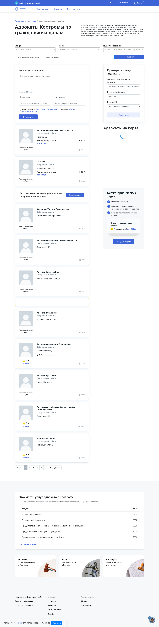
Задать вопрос (26, 9)
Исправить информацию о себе (28, 597)
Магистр (41, 162)
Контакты (52, 601)
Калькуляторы (73, 9)
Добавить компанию (119, 3)
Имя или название (112, 46)
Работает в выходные (52, 57)
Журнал (84, 601)
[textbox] (35, 50)
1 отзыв (26, 363)
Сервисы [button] (58, 9)
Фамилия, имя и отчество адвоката (119, 80)
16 (50, 467)
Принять (57, 623)
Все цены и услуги (27, 544)
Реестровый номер (116, 92)
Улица (18, 46)
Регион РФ (112, 102)
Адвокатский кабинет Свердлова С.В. (55, 130)
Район (62, 46)
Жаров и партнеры (46, 438)
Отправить (28, 117)
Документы (86, 605)
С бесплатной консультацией (28, 57)
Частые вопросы (88, 597)
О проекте (52, 597)
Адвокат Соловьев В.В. (48, 272)
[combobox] (35, 49)
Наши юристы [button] (42, 9)
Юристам (52, 605)
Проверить (123, 115)
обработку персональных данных (47, 109)
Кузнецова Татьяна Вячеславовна (53, 209)
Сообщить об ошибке (24, 605)
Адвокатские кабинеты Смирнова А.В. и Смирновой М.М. (56, 408)
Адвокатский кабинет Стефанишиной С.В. (57, 240)
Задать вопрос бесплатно (31, 70)
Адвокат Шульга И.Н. (47, 375)
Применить (129, 57)
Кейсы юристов (54, 610)
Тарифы (51, 614)
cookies (18, 623)
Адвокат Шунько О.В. (47, 313)
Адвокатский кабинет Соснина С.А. (54, 344)
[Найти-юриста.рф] (27, 3)
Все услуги (42, 143)
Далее (57, 467)
